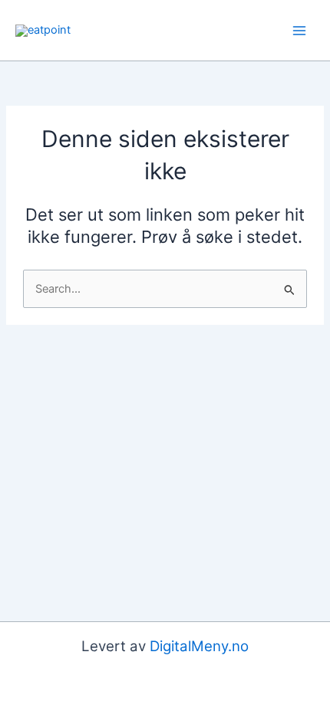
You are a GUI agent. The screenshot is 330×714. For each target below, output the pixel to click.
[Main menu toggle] (299, 30)
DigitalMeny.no (199, 646)
